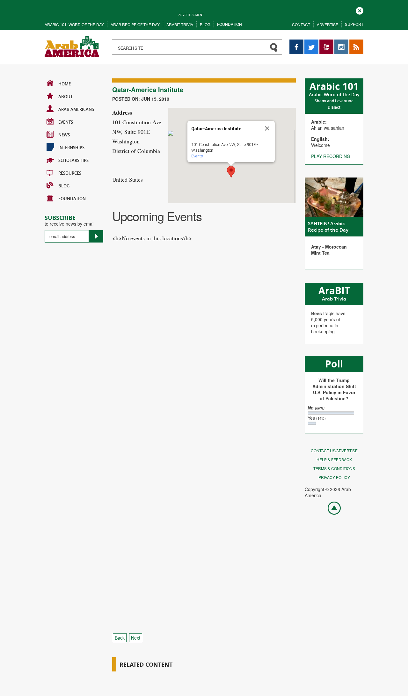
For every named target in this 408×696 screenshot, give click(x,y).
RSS (353, 43)
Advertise (327, 24)
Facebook (296, 43)
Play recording (330, 156)
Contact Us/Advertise (334, 450)
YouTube (326, 43)
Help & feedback (334, 459)
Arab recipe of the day (135, 24)
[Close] (267, 128)
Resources (69, 173)
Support (354, 24)
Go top (331, 508)
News (64, 135)
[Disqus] (204, 369)
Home (64, 84)
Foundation (229, 24)
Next (135, 637)
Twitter (311, 43)
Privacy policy (334, 477)
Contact (301, 24)
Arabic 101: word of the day (74, 24)
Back (120, 637)
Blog (205, 24)
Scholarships (73, 160)
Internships (71, 147)
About (65, 96)
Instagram (341, 43)
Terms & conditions (334, 468)
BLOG (63, 186)
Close (359, 10)
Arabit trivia (179, 24)
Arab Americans (76, 109)
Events (65, 122)
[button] (231, 172)
